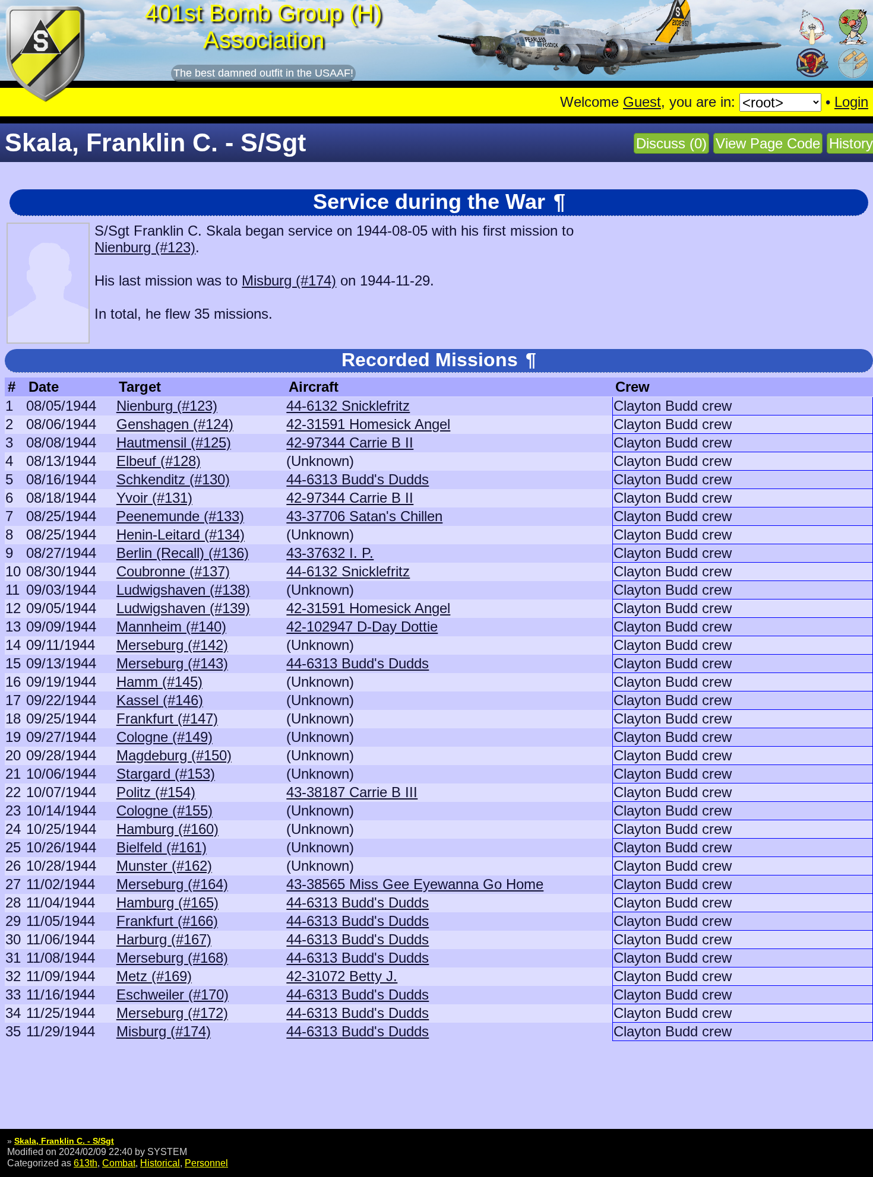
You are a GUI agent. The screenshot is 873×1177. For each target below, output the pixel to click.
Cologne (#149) (164, 737)
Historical (160, 1162)
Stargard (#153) (165, 774)
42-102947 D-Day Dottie (362, 626)
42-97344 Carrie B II (349, 442)
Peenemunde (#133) (180, 516)
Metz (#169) (154, 976)
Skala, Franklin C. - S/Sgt (64, 1141)
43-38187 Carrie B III (351, 792)
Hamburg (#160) (167, 829)
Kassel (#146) (159, 700)
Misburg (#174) (289, 280)
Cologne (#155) (164, 810)
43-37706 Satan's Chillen (364, 516)
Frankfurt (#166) (167, 921)
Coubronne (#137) (173, 571)
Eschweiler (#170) (172, 994)
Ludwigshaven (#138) (183, 590)
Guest (642, 102)
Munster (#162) (164, 866)
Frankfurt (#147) (167, 718)
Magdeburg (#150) (174, 755)
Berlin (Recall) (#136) (182, 553)
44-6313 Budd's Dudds (357, 479)
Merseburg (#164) (172, 884)
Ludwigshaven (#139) (183, 608)
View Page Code (768, 143)
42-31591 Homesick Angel (368, 424)
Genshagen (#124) (174, 424)
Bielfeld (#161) (161, 847)
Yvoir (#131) (154, 498)
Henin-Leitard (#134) (180, 534)
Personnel (206, 1162)
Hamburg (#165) (167, 902)
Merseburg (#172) (172, 1013)
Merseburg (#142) (172, 645)
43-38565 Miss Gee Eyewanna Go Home (414, 884)
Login (851, 102)
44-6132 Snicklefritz (348, 406)
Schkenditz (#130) (173, 479)
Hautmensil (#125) (173, 442)
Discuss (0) (671, 143)
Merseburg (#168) (172, 958)
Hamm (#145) (159, 682)
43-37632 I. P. (330, 553)
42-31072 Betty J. (341, 976)
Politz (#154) (155, 792)
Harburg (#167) (163, 939)
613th (85, 1162)
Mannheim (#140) (171, 626)
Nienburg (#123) (144, 247)
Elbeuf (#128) (158, 461)
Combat (118, 1162)
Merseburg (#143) (172, 663)
